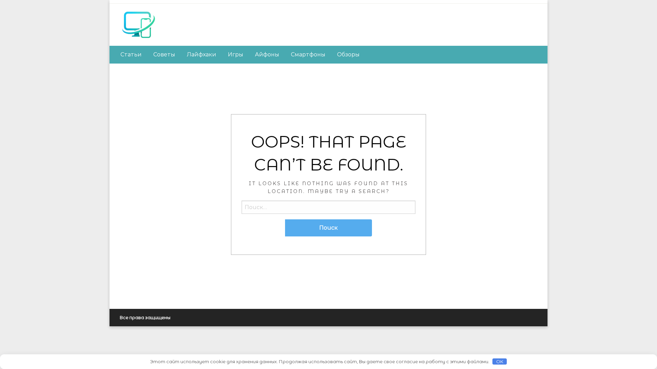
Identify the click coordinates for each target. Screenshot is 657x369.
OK (499, 361)
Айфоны (267, 54)
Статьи (131, 54)
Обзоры (348, 54)
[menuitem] (131, 55)
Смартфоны (308, 54)
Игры (235, 54)
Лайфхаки (201, 54)
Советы (164, 54)
